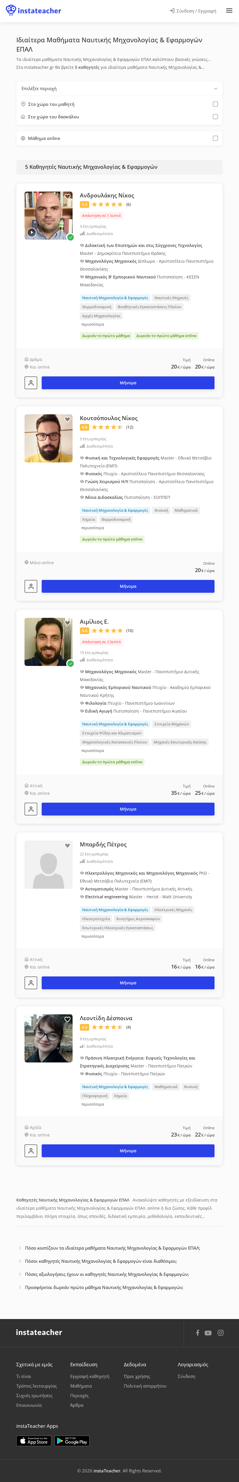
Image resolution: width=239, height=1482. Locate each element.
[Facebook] (198, 1333)
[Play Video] (31, 232)
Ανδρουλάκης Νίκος (107, 195)
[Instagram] (221, 1333)
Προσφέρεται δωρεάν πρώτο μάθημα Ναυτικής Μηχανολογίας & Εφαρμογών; (104, 1287)
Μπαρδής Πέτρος (103, 844)
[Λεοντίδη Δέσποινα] (30, 1150)
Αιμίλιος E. (94, 621)
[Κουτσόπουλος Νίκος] (30, 586)
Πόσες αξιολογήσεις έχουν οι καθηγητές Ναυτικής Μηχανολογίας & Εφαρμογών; (107, 1274)
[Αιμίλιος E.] (30, 809)
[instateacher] (33, 5)
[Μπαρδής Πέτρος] (30, 982)
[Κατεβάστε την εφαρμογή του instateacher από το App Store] (33, 1441)
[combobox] (119, 88)
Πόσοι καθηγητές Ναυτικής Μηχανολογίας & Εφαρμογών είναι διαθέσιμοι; (101, 1261)
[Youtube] (209, 1335)
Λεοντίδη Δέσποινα (106, 1018)
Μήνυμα (128, 382)
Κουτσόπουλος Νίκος (109, 418)
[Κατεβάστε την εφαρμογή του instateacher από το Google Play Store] (72, 1441)
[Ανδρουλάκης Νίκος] (30, 382)
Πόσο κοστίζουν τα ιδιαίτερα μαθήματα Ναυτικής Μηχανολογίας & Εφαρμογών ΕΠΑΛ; (112, 1248)
